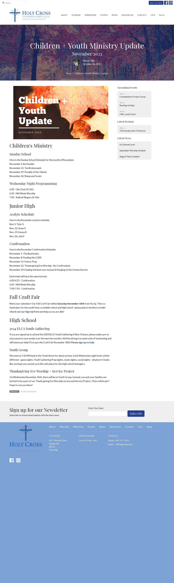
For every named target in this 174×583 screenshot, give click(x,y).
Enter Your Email (95, 408)
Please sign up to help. (83, 342)
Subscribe (136, 413)
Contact (142, 15)
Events (104, 15)
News (114, 15)
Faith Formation (29, 391)
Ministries (90, 15)
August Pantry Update (129, 156)
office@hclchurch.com (125, 444)
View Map (53, 450)
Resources (127, 15)
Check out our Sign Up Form (24, 311)
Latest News (124, 138)
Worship (76, 15)
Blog (161, 15)
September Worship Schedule (132, 150)
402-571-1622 (156, 3)
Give (153, 15)
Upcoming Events (127, 87)
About (64, 15)
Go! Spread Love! (127, 144)
